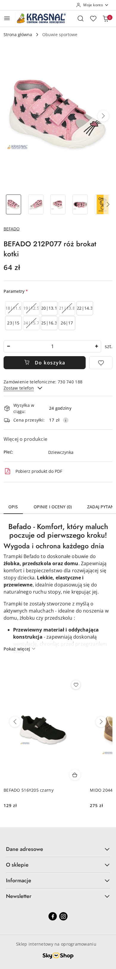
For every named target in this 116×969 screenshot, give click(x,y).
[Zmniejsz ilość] (8, 346)
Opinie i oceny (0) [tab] (53, 507)
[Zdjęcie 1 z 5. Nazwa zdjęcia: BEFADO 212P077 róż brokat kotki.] (13, 204)
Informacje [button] (18, 880)
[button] (103, 116)
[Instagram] (63, 916)
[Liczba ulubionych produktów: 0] (93, 18)
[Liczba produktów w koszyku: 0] (105, 18)
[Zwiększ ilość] (96, 346)
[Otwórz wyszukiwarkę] (80, 18)
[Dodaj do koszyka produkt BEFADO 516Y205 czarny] (75, 774)
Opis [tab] (13, 507)
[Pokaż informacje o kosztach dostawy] (65, 420)
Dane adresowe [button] (24, 849)
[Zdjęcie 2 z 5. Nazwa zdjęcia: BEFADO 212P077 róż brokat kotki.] (36, 204)
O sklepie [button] (17, 865)
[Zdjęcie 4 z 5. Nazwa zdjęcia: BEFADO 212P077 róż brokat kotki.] (80, 204)
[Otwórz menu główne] (7, 18)
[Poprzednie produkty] (15, 722)
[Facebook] (52, 916)
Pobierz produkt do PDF (38, 471)
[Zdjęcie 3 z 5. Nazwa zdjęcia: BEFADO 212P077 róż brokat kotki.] (58, 204)
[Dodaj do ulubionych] (100, 362)
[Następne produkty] (101, 722)
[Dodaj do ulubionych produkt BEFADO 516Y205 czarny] (75, 684)
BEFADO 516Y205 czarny (29, 790)
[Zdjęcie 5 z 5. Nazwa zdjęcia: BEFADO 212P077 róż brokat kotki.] (102, 204)
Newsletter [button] (19, 896)
